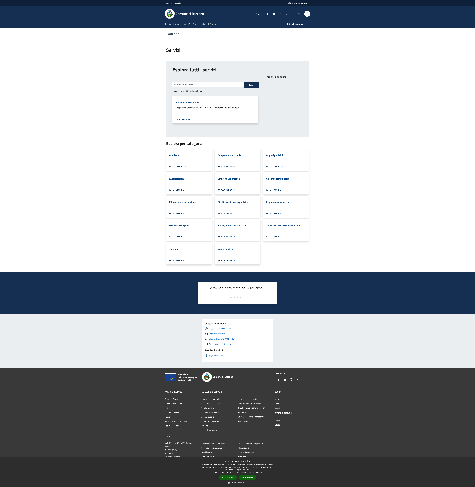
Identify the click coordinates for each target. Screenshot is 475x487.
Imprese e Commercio (210, 412)
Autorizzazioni (244, 421)
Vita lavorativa (207, 407)
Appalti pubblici (207, 416)
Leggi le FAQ (206, 452)
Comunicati (279, 403)
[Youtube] (272, 13)
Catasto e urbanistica (210, 421)
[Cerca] (307, 14)
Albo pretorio (243, 447)
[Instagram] (279, 13)
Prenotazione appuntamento (213, 443)
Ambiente (242, 412)
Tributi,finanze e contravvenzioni (252, 407)
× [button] (472, 460)
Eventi (277, 424)
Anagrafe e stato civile (210, 399)
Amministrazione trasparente (250, 443)
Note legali (242, 456)
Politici (167, 416)
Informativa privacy (246, 452)
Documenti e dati (172, 425)
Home (170, 33)
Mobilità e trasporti (209, 430)
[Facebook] (266, 13)
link (261, 472)
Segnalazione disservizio (211, 447)
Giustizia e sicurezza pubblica (250, 403)
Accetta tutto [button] (228, 477)
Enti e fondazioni (172, 412)
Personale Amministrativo (176, 421)
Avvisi (277, 407)
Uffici (167, 407)
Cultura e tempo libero (210, 403)
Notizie (278, 399)
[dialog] (237, 472)
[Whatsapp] (285, 13)
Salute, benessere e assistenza (251, 416)
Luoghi (277, 420)
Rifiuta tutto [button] (247, 477)
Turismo (204, 425)
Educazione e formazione (248, 398)
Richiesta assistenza (209, 456)
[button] (237, 483)
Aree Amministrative (173, 403)
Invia (251, 84)
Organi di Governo (172, 399)
